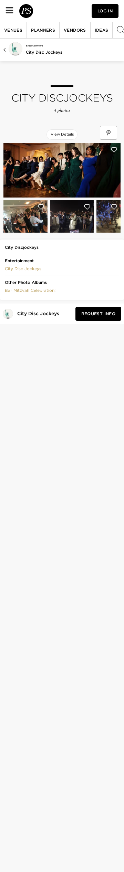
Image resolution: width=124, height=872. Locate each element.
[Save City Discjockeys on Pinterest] (108, 133)
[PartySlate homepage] (26, 11)
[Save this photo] (114, 150)
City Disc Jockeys (44, 52)
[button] (23, 268)
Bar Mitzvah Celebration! (30, 290)
